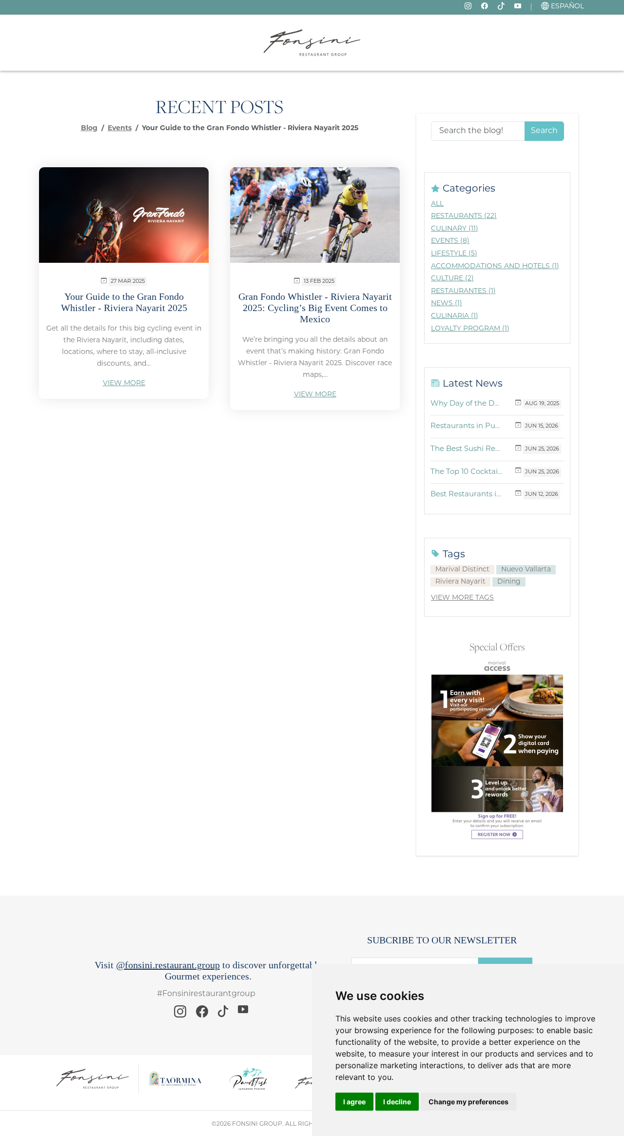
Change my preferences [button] (468, 1101)
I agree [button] (354, 1101)
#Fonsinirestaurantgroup (206, 994)
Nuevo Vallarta (526, 569)
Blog (89, 128)
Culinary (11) (454, 229)
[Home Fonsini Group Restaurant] (312, 43)
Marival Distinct (462, 569)
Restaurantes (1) (463, 291)
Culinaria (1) (454, 316)
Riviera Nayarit (460, 582)
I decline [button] (397, 1101)
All (437, 204)
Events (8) (450, 241)
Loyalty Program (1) (470, 329)
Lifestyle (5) (454, 253)
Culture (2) (452, 278)
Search (544, 131)
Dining (509, 582)
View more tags (462, 598)
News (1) (446, 303)
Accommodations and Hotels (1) (495, 266)
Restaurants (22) (464, 216)
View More (124, 383)
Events (120, 128)
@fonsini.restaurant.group (168, 965)
